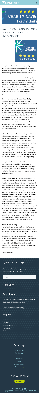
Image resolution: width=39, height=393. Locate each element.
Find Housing (19, 353)
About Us (19, 358)
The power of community (11, 305)
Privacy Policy (16, 388)
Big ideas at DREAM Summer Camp (14, 302)
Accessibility (19, 367)
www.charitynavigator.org (28, 178)
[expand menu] (36, 3)
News (19, 361)
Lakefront (6, 322)
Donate (19, 381)
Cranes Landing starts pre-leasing (13, 307)
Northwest (6, 328)
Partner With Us (19, 350)
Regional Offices (19, 364)
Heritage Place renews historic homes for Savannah (19, 299)
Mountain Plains (8, 325)
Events (19, 356)
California (6, 320)
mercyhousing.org (14, 247)
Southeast (6, 331)
